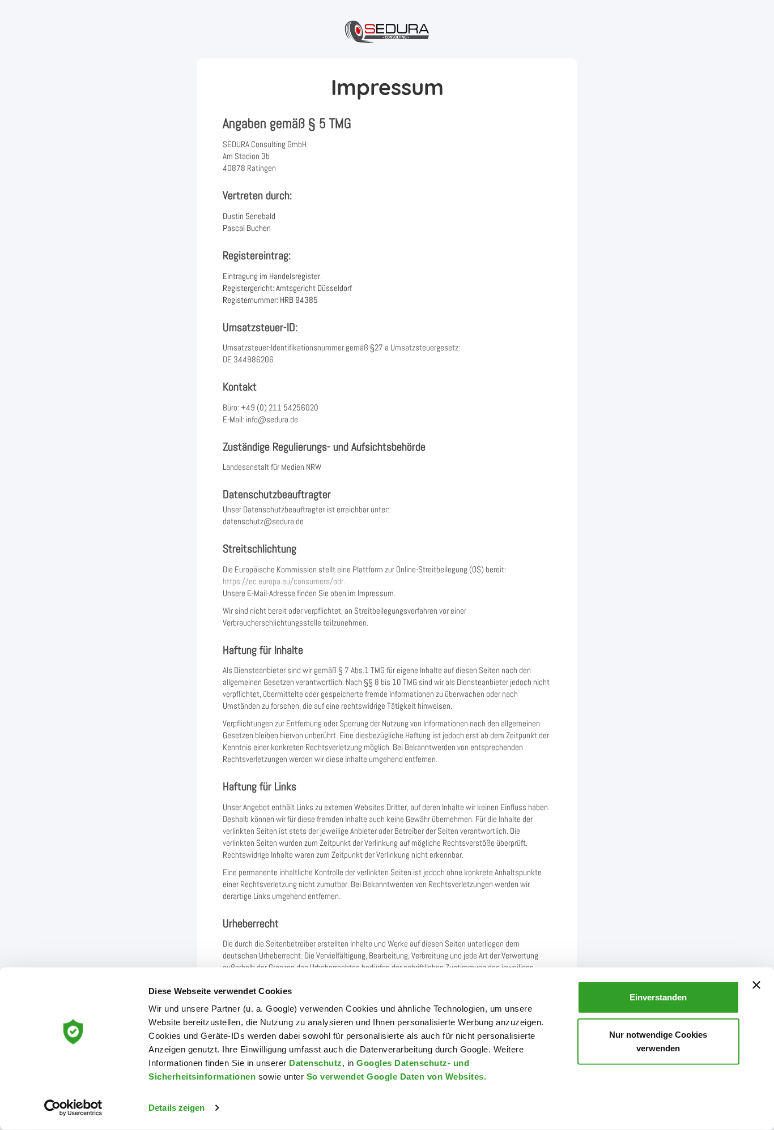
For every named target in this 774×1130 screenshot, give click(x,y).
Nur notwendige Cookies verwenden (658, 1040)
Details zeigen (176, 1107)
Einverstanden (658, 997)
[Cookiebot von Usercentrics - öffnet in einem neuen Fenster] (73, 1107)
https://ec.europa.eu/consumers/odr (283, 581)
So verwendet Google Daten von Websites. (397, 1076)
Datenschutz (315, 1063)
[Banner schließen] (756, 985)
